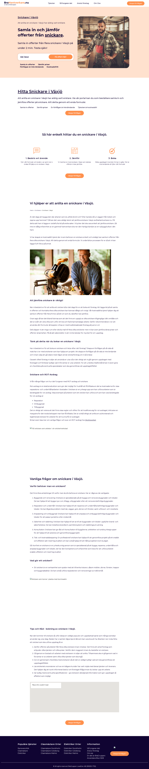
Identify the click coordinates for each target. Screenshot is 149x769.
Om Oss (97, 3)
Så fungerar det (66, 3)
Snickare (38, 210)
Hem (31, 210)
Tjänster (51, 3)
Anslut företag (83, 3)
